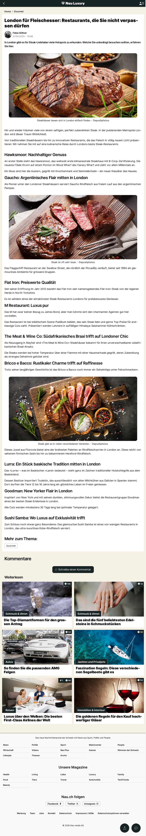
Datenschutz (65, 813)
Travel (63, 779)
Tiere (34, 779)
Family (121, 774)
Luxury (92, 774)
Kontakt (51, 813)
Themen (36, 755)
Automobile (94, 779)
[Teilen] (124, 828)
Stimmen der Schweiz (128, 750)
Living (35, 774)
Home (7, 11)
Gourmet (19, 11)
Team (32, 813)
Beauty (6, 785)
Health (6, 774)
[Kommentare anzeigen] (136, 828)
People (121, 745)
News (6, 745)
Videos (35, 750)
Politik (35, 745)
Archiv (63, 755)
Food (5, 779)
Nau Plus (64, 750)
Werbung (21, 813)
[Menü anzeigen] (141, 3)
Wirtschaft (8, 750)
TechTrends (123, 779)
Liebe (63, 774)
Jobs (41, 813)
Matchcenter (95, 745)
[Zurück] (4, 3)
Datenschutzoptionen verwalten (113, 813)
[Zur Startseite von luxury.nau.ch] (73, 3)
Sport (63, 745)
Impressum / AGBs (85, 813)
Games (92, 750)
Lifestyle (7, 755)
